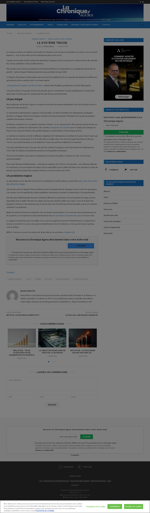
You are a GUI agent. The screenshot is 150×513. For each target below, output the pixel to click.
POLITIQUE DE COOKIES (45, 510)
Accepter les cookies (133, 506)
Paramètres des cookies (95, 506)
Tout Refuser (115, 506)
